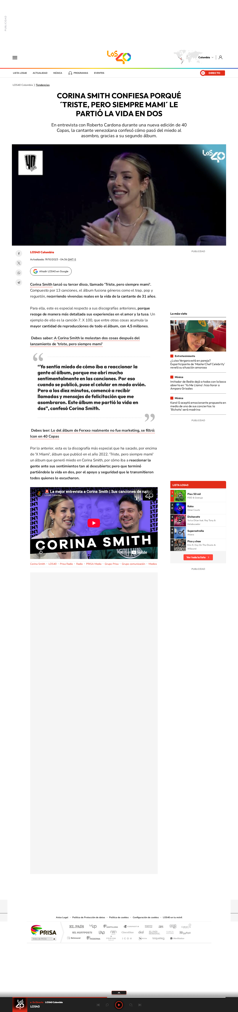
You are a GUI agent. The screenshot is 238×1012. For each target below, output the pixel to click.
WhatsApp (18, 272)
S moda (142, 937)
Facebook (18, 253)
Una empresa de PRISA (43, 929)
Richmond (74, 937)
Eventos (99, 73)
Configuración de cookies (146, 917)
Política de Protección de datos (88, 917)
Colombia (204, 57)
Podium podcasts (110, 937)
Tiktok (104, 892)
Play (119, 1005)
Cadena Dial (141, 931)
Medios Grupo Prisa (43, 939)
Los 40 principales (94, 926)
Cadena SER (147, 926)
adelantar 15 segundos (131, 1005)
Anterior (98, 1005)
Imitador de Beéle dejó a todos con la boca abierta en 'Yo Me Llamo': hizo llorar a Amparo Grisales (198, 385)
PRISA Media (93, 564)
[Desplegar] (119, 992)
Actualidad (40, 73)
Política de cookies (119, 917)
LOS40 (53, 564)
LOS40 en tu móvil (172, 917)
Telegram (18, 282)
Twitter (18, 263)
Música (57, 73)
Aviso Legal (62, 917)
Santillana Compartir (131, 926)
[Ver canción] (180, 496)
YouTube (119, 892)
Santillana (111, 926)
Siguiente (140, 1005)
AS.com (159, 926)
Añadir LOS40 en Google (53, 271)
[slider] (119, 997)
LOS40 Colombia (119, 57)
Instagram (112, 892)
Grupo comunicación (133, 564)
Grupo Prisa (111, 564)
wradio (113, 931)
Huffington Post (81, 931)
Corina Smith (41, 284)
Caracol (185, 926)
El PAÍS (76, 926)
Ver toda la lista (195, 557)
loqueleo (158, 937)
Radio (79, 564)
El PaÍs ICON (126, 937)
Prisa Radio (66, 564)
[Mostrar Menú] (17, 57)
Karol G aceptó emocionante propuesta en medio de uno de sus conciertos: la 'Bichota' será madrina (198, 406)
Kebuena (181, 931)
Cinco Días (127, 931)
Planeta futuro (168, 931)
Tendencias (43, 85)
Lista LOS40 (20, 73)
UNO (102, 931)
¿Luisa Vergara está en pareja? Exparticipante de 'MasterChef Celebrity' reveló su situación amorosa (197, 364)
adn (171, 926)
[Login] (221, 57)
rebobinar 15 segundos (107, 1005)
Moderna (92, 937)
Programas (81, 73)
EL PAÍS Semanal (155, 931)
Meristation (176, 937)
